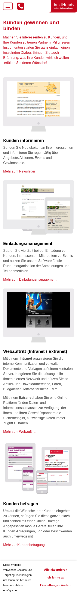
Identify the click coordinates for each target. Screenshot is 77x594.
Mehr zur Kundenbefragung (24, 545)
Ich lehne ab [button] (56, 577)
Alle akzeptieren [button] (55, 569)
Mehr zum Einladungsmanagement (29, 279)
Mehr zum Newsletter (19, 171)
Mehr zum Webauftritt (19, 431)
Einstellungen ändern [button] (55, 585)
